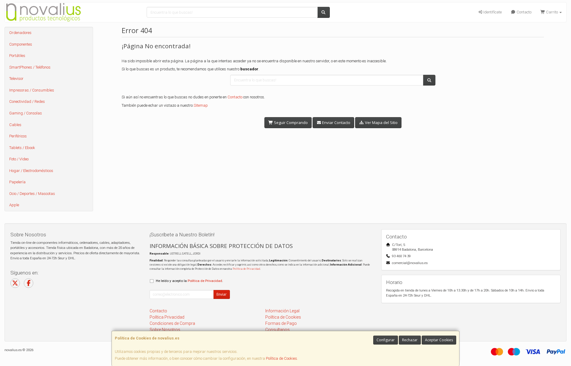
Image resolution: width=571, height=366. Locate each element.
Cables (15, 124)
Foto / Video (19, 159)
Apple (14, 205)
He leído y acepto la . (189, 281)
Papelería (17, 182)
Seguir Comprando (290, 122)
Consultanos (277, 329)
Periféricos (18, 136)
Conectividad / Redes (27, 101)
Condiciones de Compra (172, 323)
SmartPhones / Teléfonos (30, 67)
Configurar (386, 339)
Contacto (523, 12)
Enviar (222, 294)
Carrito (552, 12)
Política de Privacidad (246, 268)
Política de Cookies (281, 358)
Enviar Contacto (335, 122)
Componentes (20, 44)
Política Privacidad (167, 317)
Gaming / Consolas (25, 113)
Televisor (16, 78)
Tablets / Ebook (22, 147)
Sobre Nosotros (165, 329)
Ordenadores (20, 32)
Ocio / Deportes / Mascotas (32, 193)
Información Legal (282, 310)
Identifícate (492, 12)
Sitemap (201, 105)
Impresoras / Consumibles (31, 90)
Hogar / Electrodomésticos (31, 170)
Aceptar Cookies (439, 339)
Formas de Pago (281, 323)
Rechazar (410, 339)
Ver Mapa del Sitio (381, 122)
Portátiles (17, 55)
